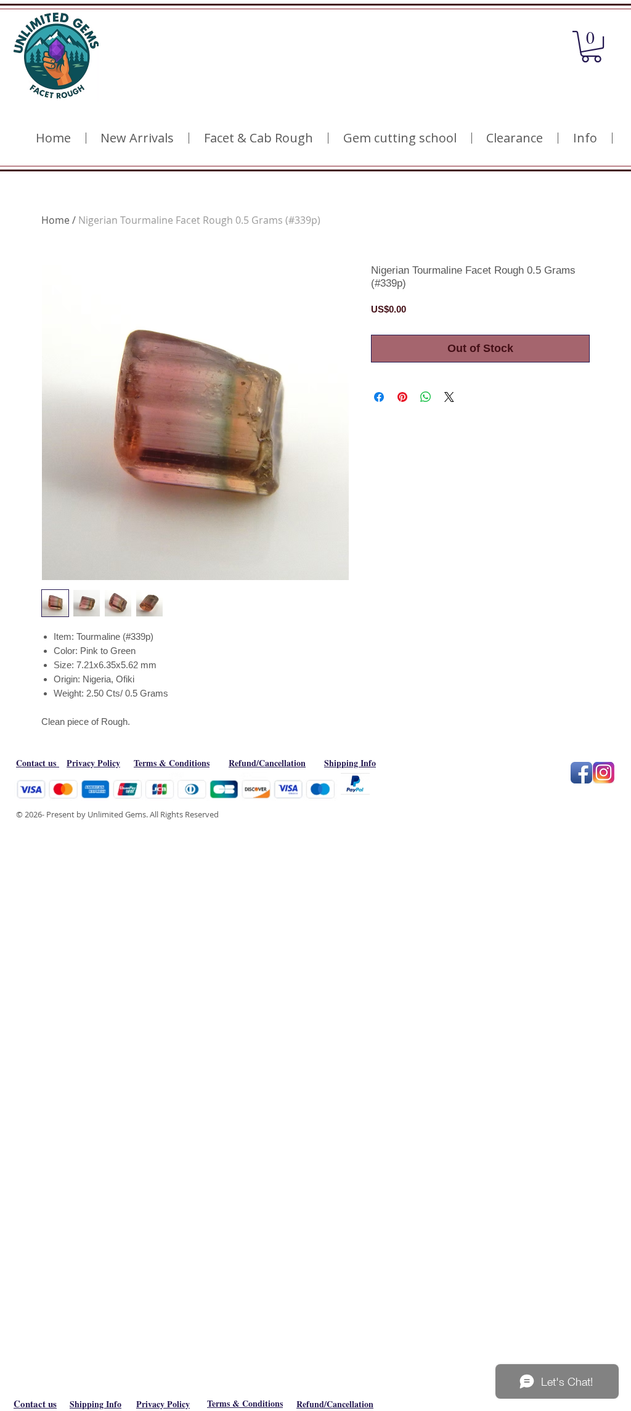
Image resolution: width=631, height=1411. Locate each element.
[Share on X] (449, 397)
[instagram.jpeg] (603, 772)
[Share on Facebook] (379, 397)
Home (55, 220)
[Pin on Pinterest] (402, 397)
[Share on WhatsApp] (425, 397)
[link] (591, 46)
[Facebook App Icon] (581, 772)
